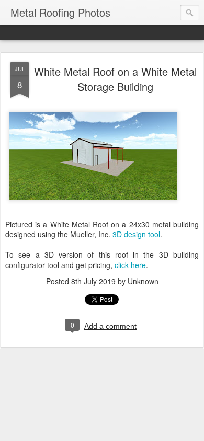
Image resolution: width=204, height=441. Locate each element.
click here (130, 265)
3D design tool (136, 234)
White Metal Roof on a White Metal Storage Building (115, 79)
